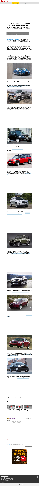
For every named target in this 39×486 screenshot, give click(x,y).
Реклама (7, 480)
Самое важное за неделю (12, 439)
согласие (8, 444)
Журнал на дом (16, 3)
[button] (37, 484)
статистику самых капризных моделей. (15, 399)
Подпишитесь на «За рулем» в (19, 414)
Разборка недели (23, 3)
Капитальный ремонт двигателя (13, 39)
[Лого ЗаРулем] (4, 1)
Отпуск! (37, 3)
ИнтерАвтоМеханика (7, 3)
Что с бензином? (31, 3)
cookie (26, 484)
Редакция (2, 480)
